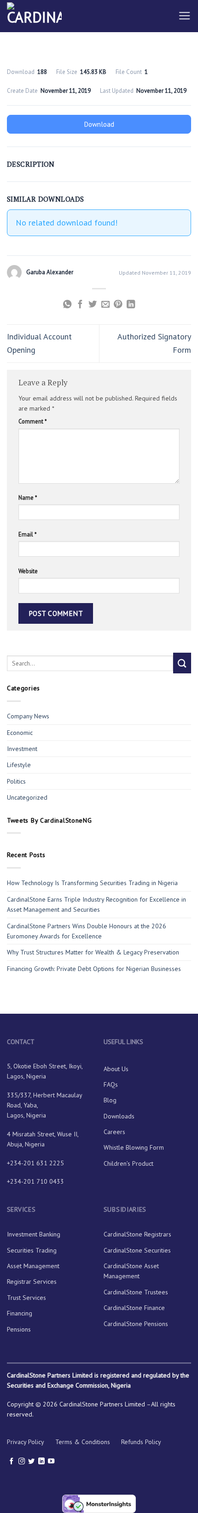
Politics (16, 781)
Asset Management (33, 1266)
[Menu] (184, 16)
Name (27, 497)
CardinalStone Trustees (136, 1292)
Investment (22, 749)
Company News (28, 716)
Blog (110, 1100)
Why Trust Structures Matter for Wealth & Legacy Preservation (94, 952)
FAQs (111, 1084)
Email (27, 534)
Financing (19, 1313)
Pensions (19, 1329)
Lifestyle (19, 765)
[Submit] (182, 663)
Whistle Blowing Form (134, 1147)
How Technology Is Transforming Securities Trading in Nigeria (92, 883)
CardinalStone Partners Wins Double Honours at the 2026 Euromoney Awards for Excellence (86, 931)
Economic (20, 732)
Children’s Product (128, 1163)
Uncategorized (27, 797)
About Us (116, 1069)
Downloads (119, 1116)
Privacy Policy (25, 1442)
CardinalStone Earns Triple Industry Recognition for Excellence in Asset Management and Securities (96, 904)
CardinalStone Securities (137, 1250)
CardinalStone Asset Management (131, 1271)
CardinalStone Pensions (136, 1324)
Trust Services (26, 1297)
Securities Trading (32, 1250)
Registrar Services (32, 1281)
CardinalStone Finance (134, 1308)
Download (99, 124)
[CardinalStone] (53, 16)
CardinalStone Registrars (137, 1234)
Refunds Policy (141, 1442)
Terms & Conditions (82, 1442)
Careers (114, 1132)
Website (28, 571)
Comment (32, 421)
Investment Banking (33, 1234)
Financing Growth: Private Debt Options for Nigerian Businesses (94, 969)
